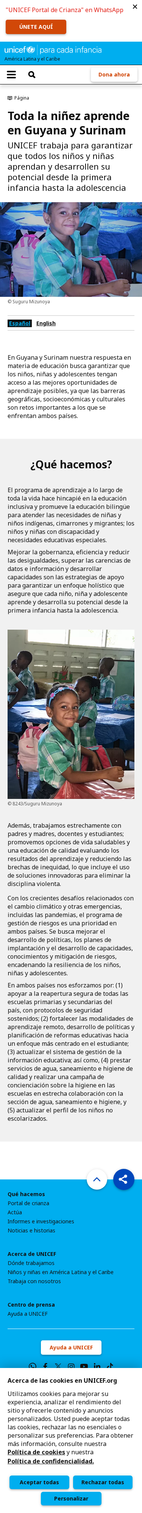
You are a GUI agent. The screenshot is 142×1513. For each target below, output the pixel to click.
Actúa (15, 1212)
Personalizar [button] (71, 1498)
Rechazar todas (102, 1482)
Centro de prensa (31, 1304)
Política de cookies (36, 1452)
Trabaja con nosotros (34, 1281)
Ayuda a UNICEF (28, 1313)
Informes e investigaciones (41, 1221)
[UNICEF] (53, 49)
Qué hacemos (26, 1194)
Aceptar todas (39, 1482)
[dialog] (71, 1440)
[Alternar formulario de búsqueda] (32, 75)
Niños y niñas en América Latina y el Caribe (61, 1272)
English (46, 323)
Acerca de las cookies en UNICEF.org (62, 1380)
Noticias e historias (31, 1230)
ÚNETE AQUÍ (36, 26)
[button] (135, 7)
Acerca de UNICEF (32, 1254)
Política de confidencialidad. (51, 1461)
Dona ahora (114, 74)
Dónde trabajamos (31, 1263)
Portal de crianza (28, 1203)
